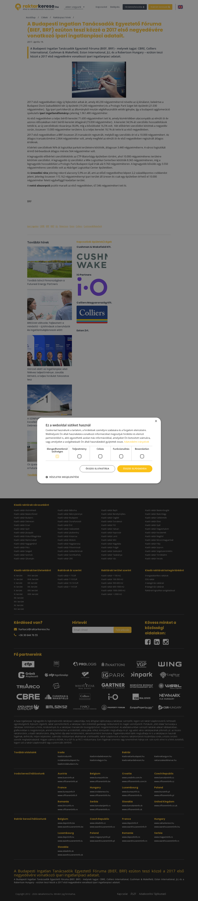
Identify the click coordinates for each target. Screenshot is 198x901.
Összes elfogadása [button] (134, 468)
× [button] (156, 421)
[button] (62, 477)
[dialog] (99, 450)
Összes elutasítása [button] (97, 468)
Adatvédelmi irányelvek (136, 441)
